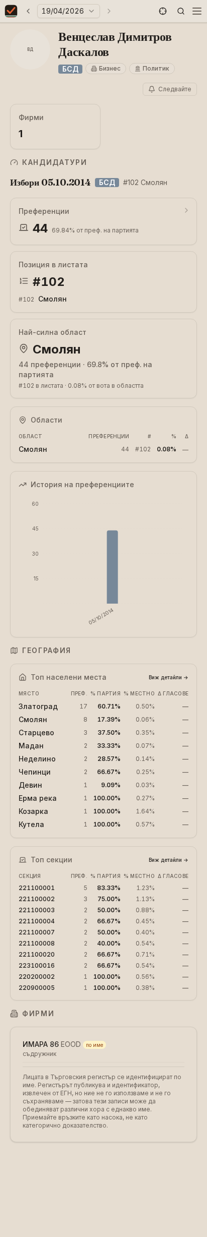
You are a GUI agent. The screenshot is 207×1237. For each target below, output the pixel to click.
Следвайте (174, 89)
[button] (163, 11)
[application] (103, 563)
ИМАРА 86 (41, 1044)
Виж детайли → (168, 677)
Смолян (52, 298)
